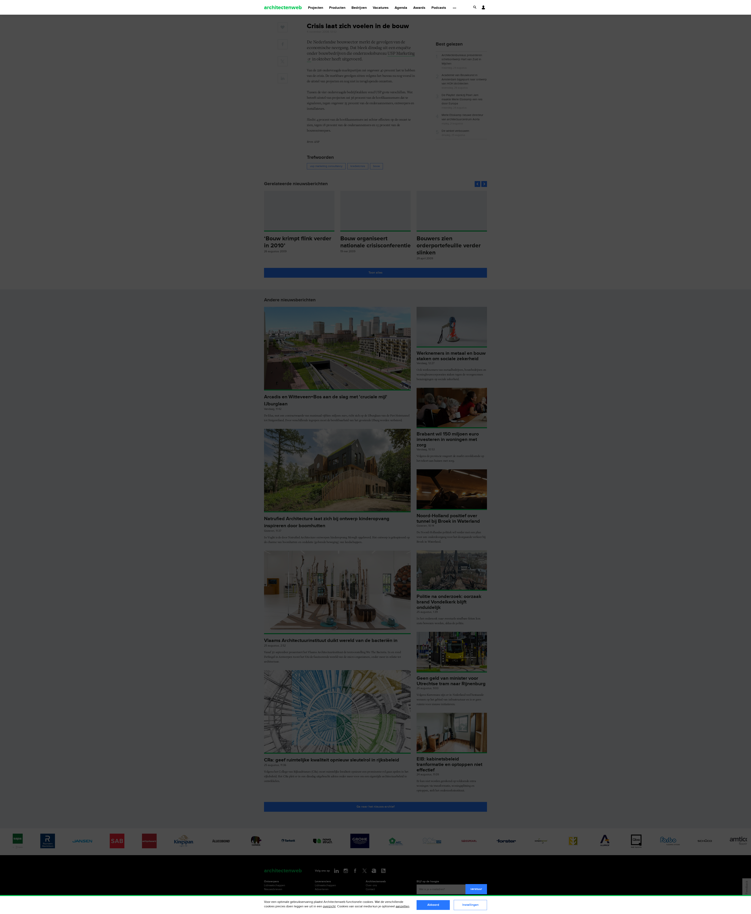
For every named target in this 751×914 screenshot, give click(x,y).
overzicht (329, 906)
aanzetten (402, 906)
